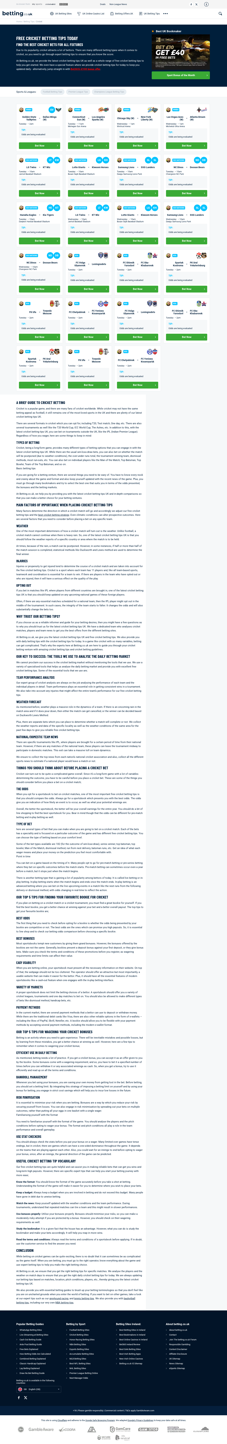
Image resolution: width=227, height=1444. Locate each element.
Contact (172, 1335)
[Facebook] (191, 4)
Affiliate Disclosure (178, 1354)
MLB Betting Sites (77, 1358)
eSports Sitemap (177, 1368)
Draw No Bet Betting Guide (32, 1373)
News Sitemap (176, 1363)
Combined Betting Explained (33, 1358)
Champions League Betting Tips (109, 92)
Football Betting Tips (52, 92)
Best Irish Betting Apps (130, 1354)
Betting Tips (29, 21)
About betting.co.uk (178, 1330)
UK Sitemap (174, 1358)
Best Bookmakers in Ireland (132, 1335)
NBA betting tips (64, 1302)
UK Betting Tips (152, 13)
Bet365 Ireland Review (129, 1344)
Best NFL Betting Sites (80, 1363)
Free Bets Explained (29, 1349)
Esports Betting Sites (79, 1349)
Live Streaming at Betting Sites (34, 1335)
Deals (103, 4)
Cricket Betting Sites (79, 1335)
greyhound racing (58, 1298)
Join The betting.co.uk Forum (182, 1339)
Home (19, 21)
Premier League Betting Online (83, 1373)
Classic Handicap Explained (33, 1363)
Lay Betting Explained (30, 1368)
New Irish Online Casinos (131, 1358)
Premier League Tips (78, 92)
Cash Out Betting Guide (30, 1339)
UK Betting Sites (63, 13)
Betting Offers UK (124, 13)
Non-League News (118, 4)
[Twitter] (196, 4)
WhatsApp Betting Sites (31, 1330)
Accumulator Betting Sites (81, 1354)
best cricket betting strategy (53, 514)
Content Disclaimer (178, 1349)
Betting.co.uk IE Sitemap (130, 1363)
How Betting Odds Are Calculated (35, 1354)
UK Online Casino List (93, 13)
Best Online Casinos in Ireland (133, 1339)
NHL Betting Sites (77, 1368)
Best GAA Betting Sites (130, 1349)
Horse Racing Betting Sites (82, 1339)
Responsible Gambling (179, 1344)
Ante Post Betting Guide (31, 1344)
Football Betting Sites (79, 1330)
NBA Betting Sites (77, 1344)
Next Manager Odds (78, 1378)
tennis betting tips (84, 1298)
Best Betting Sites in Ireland (132, 1330)
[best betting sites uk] (24, 13)
